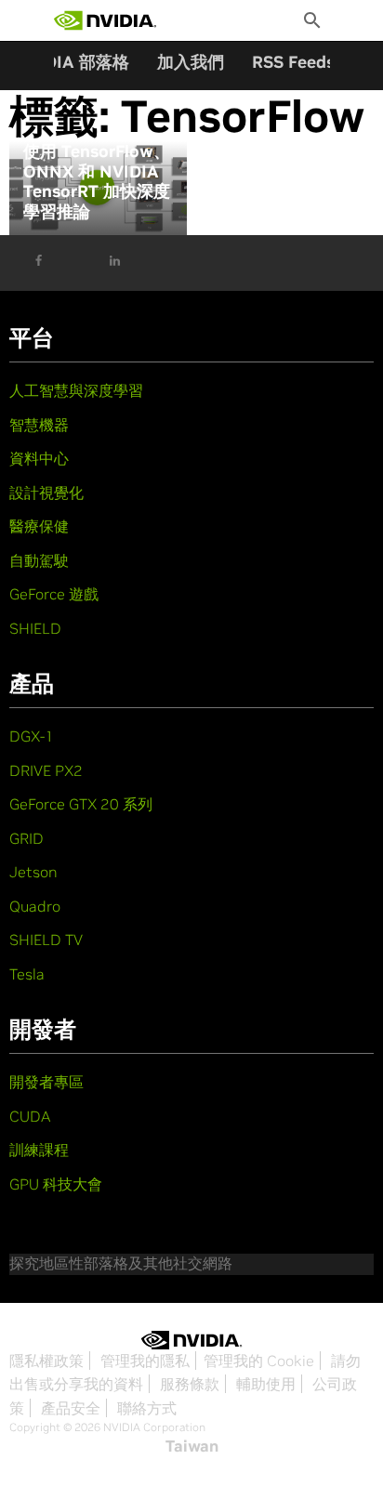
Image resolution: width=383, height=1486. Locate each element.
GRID (26, 838)
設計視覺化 (46, 492)
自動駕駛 (39, 560)
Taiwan (191, 1446)
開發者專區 (46, 1081)
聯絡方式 (147, 1408)
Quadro (34, 906)
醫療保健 (39, 526)
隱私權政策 (46, 1360)
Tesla (27, 974)
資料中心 (39, 458)
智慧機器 (39, 424)
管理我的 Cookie (259, 1360)
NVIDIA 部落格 (72, 61)
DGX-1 (31, 736)
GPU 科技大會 (55, 1184)
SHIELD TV (46, 939)
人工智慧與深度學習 (76, 390)
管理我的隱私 (145, 1360)
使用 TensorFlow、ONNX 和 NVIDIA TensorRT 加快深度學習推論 (96, 181)
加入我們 (190, 61)
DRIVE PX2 (46, 770)
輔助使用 (266, 1383)
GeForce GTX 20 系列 (80, 804)
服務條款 (189, 1383)
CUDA (29, 1116)
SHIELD (35, 628)
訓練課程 (39, 1149)
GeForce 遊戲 (54, 594)
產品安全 (70, 1408)
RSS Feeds (293, 61)
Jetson (33, 871)
